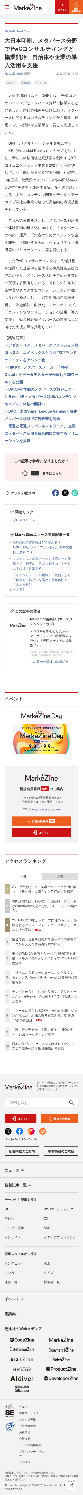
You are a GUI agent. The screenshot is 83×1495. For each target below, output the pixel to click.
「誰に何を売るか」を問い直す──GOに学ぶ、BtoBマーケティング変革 (42, 1032)
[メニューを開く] (7, 7)
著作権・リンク (29, 1413)
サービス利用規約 (30, 1445)
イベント (12, 1298)
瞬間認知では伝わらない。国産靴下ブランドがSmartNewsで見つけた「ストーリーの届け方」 (44, 906)
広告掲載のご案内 (22, 1151)
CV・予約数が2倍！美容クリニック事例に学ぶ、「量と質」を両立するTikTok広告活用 (44, 889)
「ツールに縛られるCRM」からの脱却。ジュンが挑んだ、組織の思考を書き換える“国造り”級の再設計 (44, 1015)
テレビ (9, 1218)
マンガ (9, 1272)
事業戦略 (25, 82)
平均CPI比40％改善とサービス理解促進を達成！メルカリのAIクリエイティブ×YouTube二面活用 (45, 958)
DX (7, 1209)
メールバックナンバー (44, 809)
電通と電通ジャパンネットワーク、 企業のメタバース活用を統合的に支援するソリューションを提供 (41, 433)
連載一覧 (11, 1282)
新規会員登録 (43, 821)
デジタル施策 (14, 1227)
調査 (47, 1263)
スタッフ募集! (27, 1419)
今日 (23, 876)
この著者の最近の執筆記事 (49, 661)
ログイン (43, 832)
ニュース (11, 82)
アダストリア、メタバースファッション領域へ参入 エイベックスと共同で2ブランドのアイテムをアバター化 (41, 352)
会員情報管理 (27, 1426)
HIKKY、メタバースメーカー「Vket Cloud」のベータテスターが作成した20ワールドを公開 (41, 374)
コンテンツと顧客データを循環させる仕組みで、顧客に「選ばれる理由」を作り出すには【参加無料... (42, 563)
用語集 (10, 1313)
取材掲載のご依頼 (61, 1151)
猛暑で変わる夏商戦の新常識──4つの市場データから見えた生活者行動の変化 (44, 941)
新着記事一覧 (16, 1185)
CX (46, 1218)
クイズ (48, 1272)
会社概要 (24, 1438)
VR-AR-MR (41, 82)
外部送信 (24, 1462)
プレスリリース (24, 519)
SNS (47, 1227)
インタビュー (14, 1263)
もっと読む (17, 589)
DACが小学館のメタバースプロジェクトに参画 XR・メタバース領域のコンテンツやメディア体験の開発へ (40, 396)
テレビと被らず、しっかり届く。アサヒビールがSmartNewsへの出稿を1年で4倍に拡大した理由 (45, 996)
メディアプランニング (60, 1237)
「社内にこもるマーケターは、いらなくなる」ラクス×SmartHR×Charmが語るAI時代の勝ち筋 (44, 977)
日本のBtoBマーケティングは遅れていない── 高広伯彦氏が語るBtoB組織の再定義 (45, 1046)
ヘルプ (23, 1406)
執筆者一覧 (52, 1282)
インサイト (13, 1237)
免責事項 (24, 1432)
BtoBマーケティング (58, 1209)
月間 (60, 876)
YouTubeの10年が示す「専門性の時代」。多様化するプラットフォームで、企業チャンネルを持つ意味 (44, 925)
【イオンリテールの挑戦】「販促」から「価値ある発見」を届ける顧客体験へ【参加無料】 (42, 580)
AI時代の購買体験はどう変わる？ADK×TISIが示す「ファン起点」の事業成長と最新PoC (42, 547)
